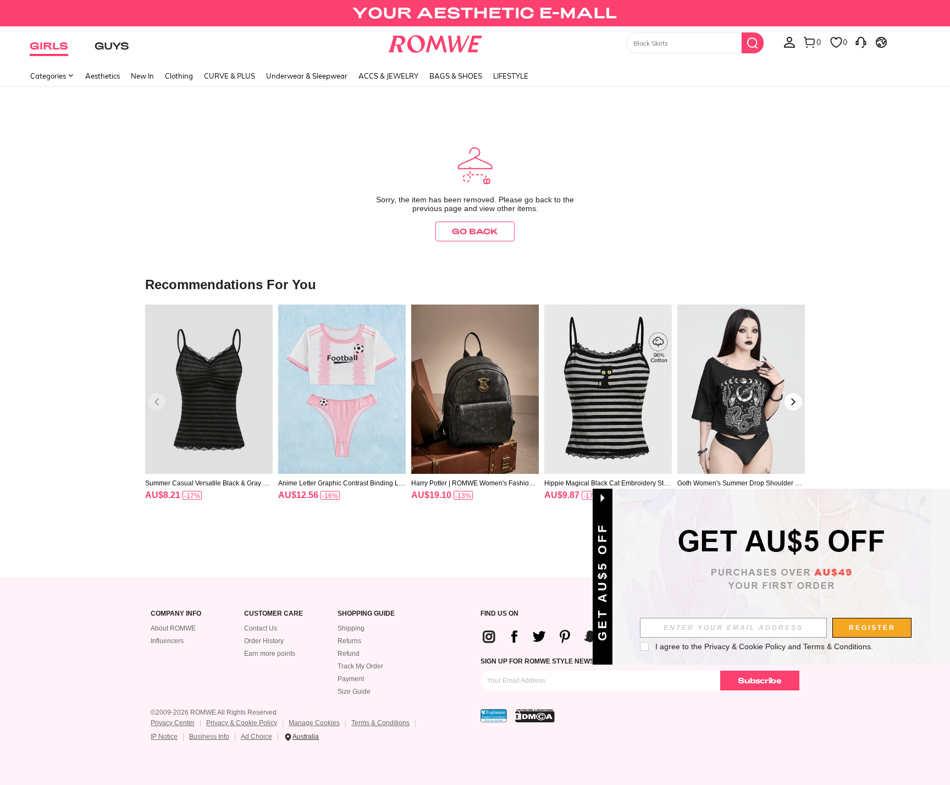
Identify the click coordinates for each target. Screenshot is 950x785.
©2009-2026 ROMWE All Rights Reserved (214, 712)
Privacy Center (173, 723)
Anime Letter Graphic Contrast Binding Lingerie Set (341, 483)
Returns (349, 641)
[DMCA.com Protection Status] (535, 715)
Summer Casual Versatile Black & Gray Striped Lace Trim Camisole (209, 483)
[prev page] (156, 402)
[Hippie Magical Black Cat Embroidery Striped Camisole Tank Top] (608, 389)
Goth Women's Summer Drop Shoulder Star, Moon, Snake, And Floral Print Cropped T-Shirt (741, 483)
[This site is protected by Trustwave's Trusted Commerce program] (493, 715)
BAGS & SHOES (455, 75)
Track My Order (360, 666)
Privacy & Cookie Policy (241, 723)
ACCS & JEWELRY (388, 75)
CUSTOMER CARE (273, 613)
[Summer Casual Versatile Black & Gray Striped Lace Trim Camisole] (209, 389)
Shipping (351, 628)
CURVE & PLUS (229, 75)
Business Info (209, 736)
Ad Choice (256, 736)
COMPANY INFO (176, 613)
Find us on (499, 613)
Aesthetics (102, 75)
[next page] (793, 402)
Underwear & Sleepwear (306, 75)
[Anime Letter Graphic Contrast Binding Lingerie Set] (342, 389)
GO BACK (475, 231)
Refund (349, 653)
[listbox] (789, 41)
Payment (351, 679)
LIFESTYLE (510, 75)
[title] (475, 284)
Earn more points (269, 653)
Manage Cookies (314, 723)
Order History (264, 641)
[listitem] (209, 416)
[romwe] (435, 41)
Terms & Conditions (380, 723)
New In (142, 75)
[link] (474, 13)
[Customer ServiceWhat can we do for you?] (861, 41)
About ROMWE (173, 628)
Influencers (167, 641)
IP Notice (164, 736)
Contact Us (260, 628)
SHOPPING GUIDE (366, 613)
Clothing (179, 75)
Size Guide (354, 691)
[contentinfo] (162, 495)
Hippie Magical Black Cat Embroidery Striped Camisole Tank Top (607, 483)
